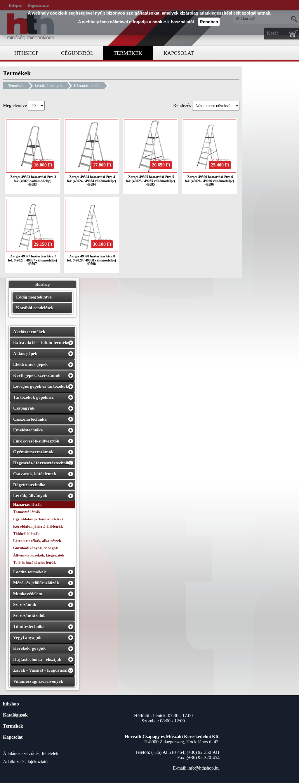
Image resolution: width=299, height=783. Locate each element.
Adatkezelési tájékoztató (25, 761)
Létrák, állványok (49, 85)
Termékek (16, 85)
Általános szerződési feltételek (30, 753)
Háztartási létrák (87, 85)
